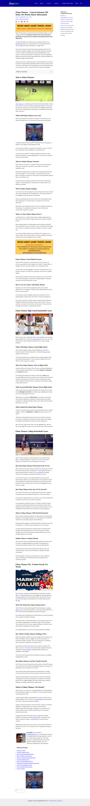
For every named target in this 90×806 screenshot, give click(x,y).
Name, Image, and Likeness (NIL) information (66, 23)
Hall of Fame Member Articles (24, 765)
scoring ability (39, 472)
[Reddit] (27, 21)
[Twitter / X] (19, 21)
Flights (19, 28)
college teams (63, 27)
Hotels (24, 28)
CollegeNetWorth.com (32, 734)
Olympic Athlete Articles (23, 759)
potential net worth (20, 43)
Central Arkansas (36, 339)
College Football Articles (23, 752)
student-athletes (27, 649)
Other (17, 17)
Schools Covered (21, 750)
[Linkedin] (24, 21)
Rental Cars (40, 28)
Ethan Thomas (19, 104)
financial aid (37, 717)
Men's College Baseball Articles (25, 761)
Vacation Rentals (31, 28)
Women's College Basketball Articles (26, 758)
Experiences (48, 28)
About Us (60, 800)
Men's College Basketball (22, 19)
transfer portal (21, 597)
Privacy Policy (53, 800)
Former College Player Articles (24, 767)
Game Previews (21, 768)
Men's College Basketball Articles (25, 754)
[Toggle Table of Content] (50, 72)
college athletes (39, 699)
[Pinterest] (21, 21)
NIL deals (46, 595)
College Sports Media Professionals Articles (28, 763)
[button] (44, 3)
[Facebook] (16, 21)
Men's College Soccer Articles (24, 756)
